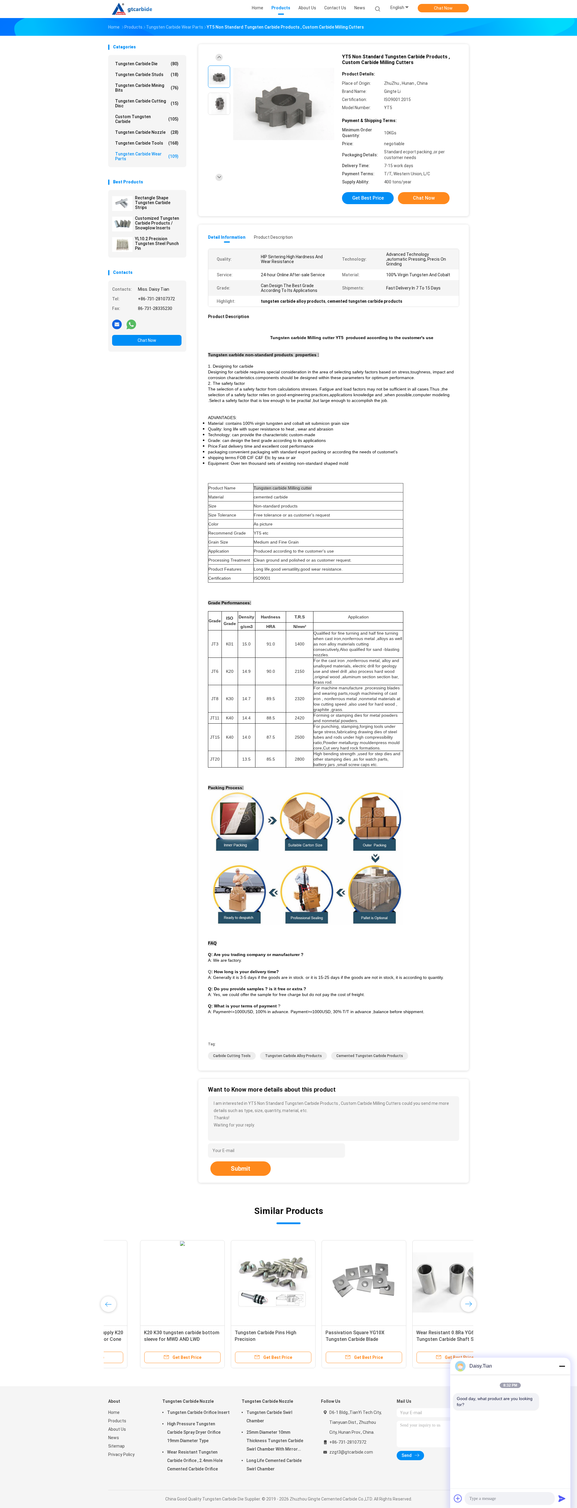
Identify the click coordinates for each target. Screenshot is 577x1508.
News (113, 1437)
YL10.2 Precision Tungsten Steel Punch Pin (157, 243)
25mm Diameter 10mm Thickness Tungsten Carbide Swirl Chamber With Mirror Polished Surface (274, 1441)
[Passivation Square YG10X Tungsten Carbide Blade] (332, 1282)
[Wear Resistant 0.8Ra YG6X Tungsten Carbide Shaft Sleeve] (423, 1282)
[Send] (562, 1498)
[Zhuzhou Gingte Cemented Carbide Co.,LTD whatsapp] (131, 324)
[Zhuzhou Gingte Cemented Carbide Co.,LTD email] (117, 324)
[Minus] (562, 1366)
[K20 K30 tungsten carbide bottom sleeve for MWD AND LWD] (150, 1282)
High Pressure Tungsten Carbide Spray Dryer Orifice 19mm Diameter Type (194, 1432)
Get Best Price (368, 198)
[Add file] (458, 1498)
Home (114, 1412)
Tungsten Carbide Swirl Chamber (269, 1416)
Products (117, 1420)
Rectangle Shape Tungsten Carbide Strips (152, 202)
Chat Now (443, 8)
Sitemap (116, 1446)
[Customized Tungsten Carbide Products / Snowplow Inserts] (122, 224)
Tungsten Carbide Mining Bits (147, 88)
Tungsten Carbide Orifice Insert (198, 1412)
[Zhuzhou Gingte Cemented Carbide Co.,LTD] (134, 9)
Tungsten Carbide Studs (147, 74)
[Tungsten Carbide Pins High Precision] (241, 1282)
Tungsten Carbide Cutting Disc (147, 103)
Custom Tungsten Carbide (147, 119)
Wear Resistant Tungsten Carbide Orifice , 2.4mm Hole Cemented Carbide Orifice (195, 1460)
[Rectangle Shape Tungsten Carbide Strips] (122, 203)
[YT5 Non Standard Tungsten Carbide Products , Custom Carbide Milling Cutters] (283, 104)
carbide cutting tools (232, 1056)
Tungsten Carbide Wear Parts (147, 156)
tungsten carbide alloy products (293, 1056)
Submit (240, 1168)
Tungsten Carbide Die (147, 63)
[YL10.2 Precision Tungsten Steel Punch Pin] (122, 244)
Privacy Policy (121, 1454)
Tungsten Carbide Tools (147, 143)
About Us (117, 1429)
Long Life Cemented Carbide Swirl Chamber (274, 1464)
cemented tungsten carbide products (369, 1056)
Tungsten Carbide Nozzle (147, 132)
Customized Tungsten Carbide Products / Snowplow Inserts (157, 223)
